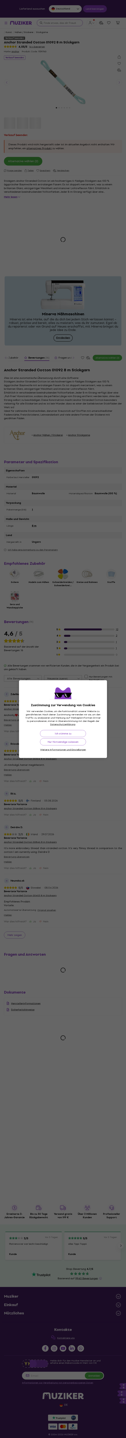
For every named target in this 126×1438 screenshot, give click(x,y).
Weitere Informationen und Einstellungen (63, 749)
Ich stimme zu (63, 733)
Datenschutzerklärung (62, 724)
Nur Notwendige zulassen (63, 742)
